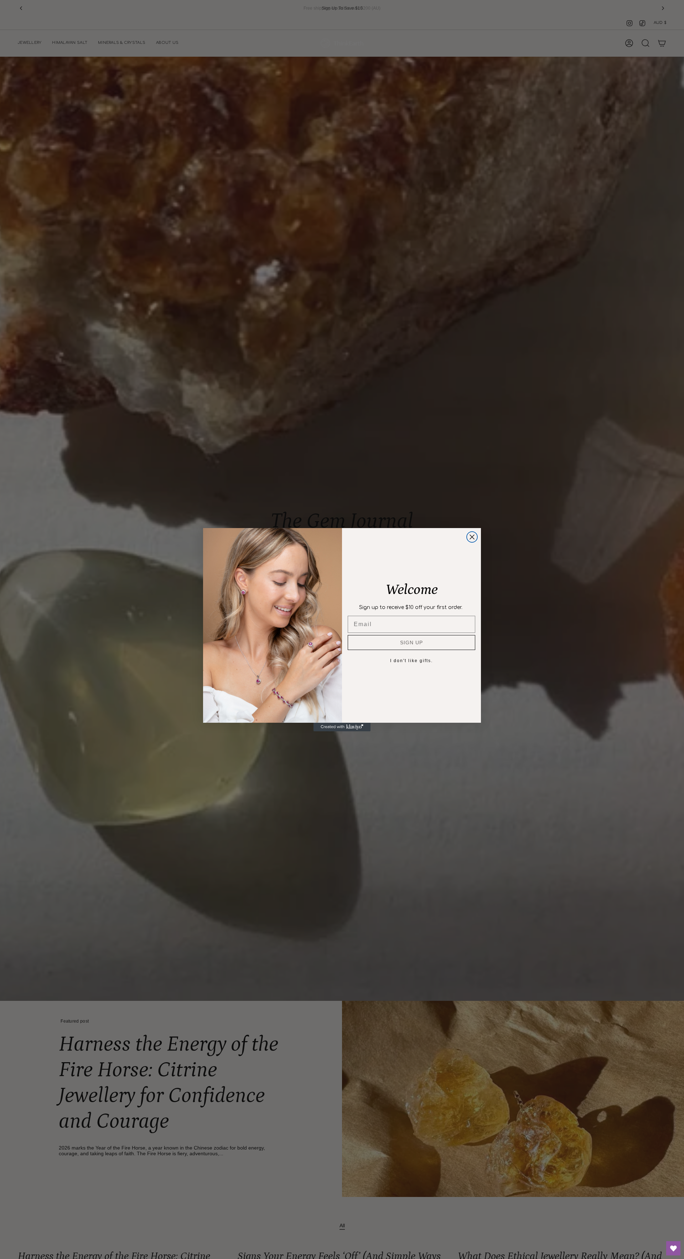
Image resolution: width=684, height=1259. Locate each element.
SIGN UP (411, 642)
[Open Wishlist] (673, 1248)
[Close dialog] (472, 537)
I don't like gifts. (411, 660)
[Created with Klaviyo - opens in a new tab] (342, 727)
